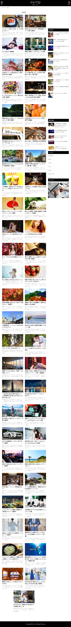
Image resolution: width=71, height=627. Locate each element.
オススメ (50, 177)
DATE (49, 159)
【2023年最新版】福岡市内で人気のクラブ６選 (61, 47)
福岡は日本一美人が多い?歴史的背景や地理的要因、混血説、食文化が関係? (61, 68)
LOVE (49, 170)
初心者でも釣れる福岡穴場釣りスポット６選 (61, 60)
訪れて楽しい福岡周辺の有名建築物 (61, 87)
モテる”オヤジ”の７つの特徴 (60, 93)
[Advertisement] (58, 19)
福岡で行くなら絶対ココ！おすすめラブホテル (61, 53)
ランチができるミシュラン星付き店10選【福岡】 (61, 74)
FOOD (49, 163)
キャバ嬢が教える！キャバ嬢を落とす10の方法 (61, 80)
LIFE (49, 166)
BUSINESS (50, 155)
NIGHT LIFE (51, 174)
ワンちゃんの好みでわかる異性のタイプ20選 (61, 33)
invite (34, 624)
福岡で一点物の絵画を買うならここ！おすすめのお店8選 (61, 40)
